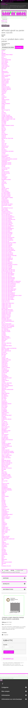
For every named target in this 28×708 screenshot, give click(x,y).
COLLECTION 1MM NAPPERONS (9, 283)
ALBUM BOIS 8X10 (6, 160)
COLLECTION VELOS (6, 236)
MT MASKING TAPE (6, 474)
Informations (8, 589)
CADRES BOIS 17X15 (6, 304)
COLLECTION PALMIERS (7, 232)
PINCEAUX (4, 174)
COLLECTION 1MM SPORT (7, 298)
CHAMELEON (4, 366)
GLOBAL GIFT (5, 423)
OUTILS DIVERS (5, 155)
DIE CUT (3, 322)
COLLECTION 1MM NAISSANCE (9, 286)
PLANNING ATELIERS (6, 566)
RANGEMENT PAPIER (6, 162)
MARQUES (6, 584)
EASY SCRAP (5, 406)
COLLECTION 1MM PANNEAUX (8, 293)
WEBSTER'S (4, 559)
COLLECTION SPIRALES (7, 262)
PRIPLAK (4, 56)
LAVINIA (3, 448)
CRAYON (3, 165)
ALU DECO (4, 335)
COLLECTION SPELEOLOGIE (8, 237)
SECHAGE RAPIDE (6, 79)
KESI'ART (4, 441)
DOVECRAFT (4, 405)
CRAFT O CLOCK (5, 384)
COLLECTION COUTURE (7, 267)
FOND (3, 98)
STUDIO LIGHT (5, 528)
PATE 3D (3, 133)
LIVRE (3, 180)
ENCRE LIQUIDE (5, 81)
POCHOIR (4, 102)
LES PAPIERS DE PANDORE (8, 452)
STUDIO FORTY (5, 527)
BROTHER (4, 354)
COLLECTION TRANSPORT (7, 240)
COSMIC (3, 381)
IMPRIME (4, 53)
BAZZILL (3, 347)
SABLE (3, 132)
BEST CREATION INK (6, 350)
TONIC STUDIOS (5, 544)
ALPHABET (4, 121)
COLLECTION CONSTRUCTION (8, 219)
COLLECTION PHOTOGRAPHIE (8, 250)
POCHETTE (4, 58)
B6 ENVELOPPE (5, 201)
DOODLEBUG (4, 402)
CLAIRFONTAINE (5, 370)
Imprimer (6, 634)
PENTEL (3, 495)
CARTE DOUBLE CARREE (7, 197)
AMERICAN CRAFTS (6, 338)
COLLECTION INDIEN (6, 227)
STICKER (4, 112)
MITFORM (4, 469)
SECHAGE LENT (5, 80)
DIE (2, 70)
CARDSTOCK (4, 362)
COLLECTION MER (6, 260)
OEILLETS (4, 124)
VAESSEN (4, 550)
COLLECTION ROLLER (6, 235)
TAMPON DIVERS (5, 99)
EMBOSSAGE (5, 71)
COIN (3, 111)
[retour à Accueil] (2, 570)
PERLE (3, 126)
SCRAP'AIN (4, 510)
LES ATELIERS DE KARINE (7, 451)
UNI (2, 52)
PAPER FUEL (4, 484)
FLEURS (3, 104)
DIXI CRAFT (4, 398)
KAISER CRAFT (5, 438)
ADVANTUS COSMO (6, 331)
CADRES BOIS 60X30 (6, 307)
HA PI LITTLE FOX (6, 426)
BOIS (3, 94)
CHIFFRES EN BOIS (6, 211)
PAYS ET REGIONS (6, 214)
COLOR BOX (4, 375)
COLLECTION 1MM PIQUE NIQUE (9, 289)
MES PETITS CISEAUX (7, 468)
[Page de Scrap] (14, 13)
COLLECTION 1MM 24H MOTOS (8, 285)
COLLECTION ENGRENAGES (8, 217)
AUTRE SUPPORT (5, 66)
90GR (3, 184)
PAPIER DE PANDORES (7, 490)
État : (3, 624)
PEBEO (3, 493)
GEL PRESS (4, 421)
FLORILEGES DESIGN (6, 419)
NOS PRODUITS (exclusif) (7, 208)
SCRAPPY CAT (5, 515)
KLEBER (3, 442)
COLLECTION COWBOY (7, 268)
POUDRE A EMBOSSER (7, 116)
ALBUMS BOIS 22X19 (6, 312)
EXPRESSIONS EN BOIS (7, 213)
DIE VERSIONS (5, 396)
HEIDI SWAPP (5, 428)
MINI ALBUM (4, 63)
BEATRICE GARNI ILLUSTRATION (9, 348)
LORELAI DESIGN (5, 456)
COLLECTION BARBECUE (7, 258)
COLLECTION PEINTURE (7, 247)
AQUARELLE (4, 90)
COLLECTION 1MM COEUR (7, 287)
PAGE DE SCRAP (5, 483)
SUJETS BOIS (5, 209)
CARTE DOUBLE (5, 191)
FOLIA (3, 420)
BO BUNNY (4, 352)
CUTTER (3, 153)
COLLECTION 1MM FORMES (8, 274)
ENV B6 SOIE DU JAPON (7, 204)
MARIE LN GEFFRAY (6, 461)
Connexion (3, 3)
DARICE (3, 390)
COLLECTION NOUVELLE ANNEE (9, 242)
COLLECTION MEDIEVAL (7, 263)
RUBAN (3, 106)
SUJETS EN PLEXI (6, 300)
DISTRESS (4, 397)
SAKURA (3, 502)
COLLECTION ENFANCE (7, 222)
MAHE (3, 459)
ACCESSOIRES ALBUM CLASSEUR (9, 159)
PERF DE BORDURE (6, 75)
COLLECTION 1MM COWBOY (8, 299)
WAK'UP (3, 557)
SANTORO (4, 504)
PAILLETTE (4, 113)
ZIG (2, 564)
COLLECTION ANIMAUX (7, 218)
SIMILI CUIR (4, 67)
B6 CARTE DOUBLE (6, 193)
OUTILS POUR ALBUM (6, 323)
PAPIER (3, 50)
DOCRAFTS (4, 401)
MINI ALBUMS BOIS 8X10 (7, 309)
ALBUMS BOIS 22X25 (6, 313)
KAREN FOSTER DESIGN (7, 439)
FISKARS (4, 416)
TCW (3, 535)
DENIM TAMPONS (5, 393)
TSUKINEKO (4, 546)
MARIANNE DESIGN (6, 460)
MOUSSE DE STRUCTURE (7, 138)
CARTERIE (4, 182)
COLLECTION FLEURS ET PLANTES (9, 264)
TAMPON (3, 93)
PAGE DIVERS (5, 65)
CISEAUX (4, 152)
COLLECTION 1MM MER (7, 291)
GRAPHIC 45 (4, 425)
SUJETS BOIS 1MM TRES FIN (8, 269)
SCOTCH (3, 508)
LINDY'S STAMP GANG (7, 455)
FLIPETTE (4, 135)
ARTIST (3, 341)
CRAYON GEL (5, 169)
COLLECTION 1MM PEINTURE (8, 278)
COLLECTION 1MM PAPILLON (8, 277)
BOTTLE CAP (4, 353)
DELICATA (4, 392)
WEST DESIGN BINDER (7, 562)
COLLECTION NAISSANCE (7, 254)
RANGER (3, 500)
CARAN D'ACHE (5, 361)
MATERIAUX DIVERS (6, 179)
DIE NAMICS (4, 394)
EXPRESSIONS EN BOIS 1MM (8, 271)
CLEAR (3, 95)
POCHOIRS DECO (5, 318)
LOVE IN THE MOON (6, 457)
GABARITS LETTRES (6, 316)
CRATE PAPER (5, 387)
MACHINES (4, 150)
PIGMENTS (4, 84)
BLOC (3, 57)
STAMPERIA (4, 524)
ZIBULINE (4, 563)
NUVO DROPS (5, 134)
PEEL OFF (4, 129)
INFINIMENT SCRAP (6, 430)
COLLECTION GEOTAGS (7, 215)
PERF (3, 74)
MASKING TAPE (5, 120)
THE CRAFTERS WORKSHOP (8, 538)
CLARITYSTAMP (5, 371)
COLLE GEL (4, 143)
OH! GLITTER (4, 481)
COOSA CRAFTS (5, 380)
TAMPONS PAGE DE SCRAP (8, 325)
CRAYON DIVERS (5, 171)
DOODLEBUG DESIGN (6, 403)
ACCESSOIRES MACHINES (8, 151)
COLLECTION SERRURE (7, 265)
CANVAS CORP (5, 358)
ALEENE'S (4, 334)
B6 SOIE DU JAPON (6, 196)
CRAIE (3, 170)
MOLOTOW (4, 472)
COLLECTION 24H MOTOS (7, 253)
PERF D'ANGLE (5, 76)
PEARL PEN (4, 491)
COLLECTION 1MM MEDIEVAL (8, 294)
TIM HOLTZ (4, 540)
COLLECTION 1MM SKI (7, 276)
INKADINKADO (5, 432)
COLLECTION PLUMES (7, 251)
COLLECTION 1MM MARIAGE (8, 296)
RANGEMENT (4, 156)
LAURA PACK (4, 447)
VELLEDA (4, 551)
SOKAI (3, 520)
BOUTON (3, 128)
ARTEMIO (4, 340)
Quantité (5, 644)
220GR (3, 186)
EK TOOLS (4, 408)
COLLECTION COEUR (6, 256)
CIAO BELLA (4, 368)
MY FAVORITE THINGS (7, 477)
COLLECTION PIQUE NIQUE (8, 249)
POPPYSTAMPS (5, 496)
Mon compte (5, 691)
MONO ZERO (4, 473)
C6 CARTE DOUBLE (6, 192)
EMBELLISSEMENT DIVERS (8, 125)
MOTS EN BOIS (5, 210)
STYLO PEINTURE (6, 168)
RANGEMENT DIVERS (6, 164)
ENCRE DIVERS (5, 83)
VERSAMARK (4, 554)
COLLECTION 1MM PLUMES (8, 280)
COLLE (3, 142)
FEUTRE (3, 166)
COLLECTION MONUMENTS (8, 228)
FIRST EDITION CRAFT (7, 415)
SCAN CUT (4, 505)
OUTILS (3, 148)
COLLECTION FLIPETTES (7, 223)
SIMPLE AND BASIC (6, 517)
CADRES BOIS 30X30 (6, 305)
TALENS (3, 533)
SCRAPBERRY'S (5, 511)
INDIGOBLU (4, 429)
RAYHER (3, 501)
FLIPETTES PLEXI (6, 302)
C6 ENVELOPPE (5, 200)
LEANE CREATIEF (5, 450)
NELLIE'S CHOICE (5, 478)
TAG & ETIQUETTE (6, 110)
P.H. (2, 482)
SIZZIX (3, 519)
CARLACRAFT (5, 363)
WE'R (3, 558)
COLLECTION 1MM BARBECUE (8, 290)
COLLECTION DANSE (6, 220)
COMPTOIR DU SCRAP (7, 378)
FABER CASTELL (5, 412)
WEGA (3, 560)
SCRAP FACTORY (5, 509)
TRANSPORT (4, 161)
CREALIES (4, 388)
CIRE (3, 139)
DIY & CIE (4, 399)
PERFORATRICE (5, 72)
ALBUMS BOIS (5, 308)
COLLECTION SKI (5, 241)
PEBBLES (4, 492)
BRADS (3, 107)
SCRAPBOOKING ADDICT (7, 514)
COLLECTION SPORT (6, 246)
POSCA (3, 497)
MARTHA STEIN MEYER (7, 463)
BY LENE (4, 356)
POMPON (4, 137)
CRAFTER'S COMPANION (7, 385)
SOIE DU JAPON (5, 188)
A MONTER (4, 97)
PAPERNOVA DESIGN (6, 488)
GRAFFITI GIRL (5, 424)
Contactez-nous (4, 4)
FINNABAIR (4, 414)
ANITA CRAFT (5, 339)
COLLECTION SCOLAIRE (7, 233)
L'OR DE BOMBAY (5, 444)
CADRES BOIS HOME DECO (8, 303)
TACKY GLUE (4, 532)
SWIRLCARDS (5, 531)
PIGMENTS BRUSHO (6, 88)
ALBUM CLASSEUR (6, 157)
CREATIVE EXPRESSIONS (7, 389)
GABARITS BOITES (6, 317)
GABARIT (4, 101)
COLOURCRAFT (5, 376)
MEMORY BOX (5, 466)
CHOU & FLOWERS (6, 367)
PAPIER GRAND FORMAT (7, 54)
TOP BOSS (4, 545)
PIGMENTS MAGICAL (6, 89)
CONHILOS (4, 379)
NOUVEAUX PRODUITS (7, 327)
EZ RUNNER (4, 411)
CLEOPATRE (4, 372)
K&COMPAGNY (5, 437)
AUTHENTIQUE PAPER (7, 345)
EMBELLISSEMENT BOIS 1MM (8, 119)
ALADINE (4, 332)
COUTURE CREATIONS (7, 383)
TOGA (3, 541)
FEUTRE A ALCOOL (6, 173)
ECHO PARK (4, 407)
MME (3, 470)
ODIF (3, 479)
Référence (4, 622)
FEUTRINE (4, 122)
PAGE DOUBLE (5, 62)
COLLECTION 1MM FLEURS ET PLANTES (11, 282)
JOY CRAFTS (4, 435)
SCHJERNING (5, 506)
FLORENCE (4, 417)
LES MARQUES (5, 329)
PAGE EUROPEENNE (6, 59)
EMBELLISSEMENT (6, 103)
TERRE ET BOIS (5, 537)
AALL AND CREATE (6, 330)
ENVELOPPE (4, 198)
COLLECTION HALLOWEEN (7, 226)
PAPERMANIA (5, 487)
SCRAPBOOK (4, 177)
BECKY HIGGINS (5, 349)
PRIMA (3, 499)
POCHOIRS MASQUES (6, 320)
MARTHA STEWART (6, 464)
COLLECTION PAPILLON (7, 244)
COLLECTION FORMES (7, 224)
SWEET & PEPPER (6, 529)
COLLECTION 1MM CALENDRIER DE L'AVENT (12, 295)
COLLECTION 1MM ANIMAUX (8, 273)
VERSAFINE (4, 553)
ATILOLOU (4, 344)
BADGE (3, 108)
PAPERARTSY (5, 486)
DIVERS (3, 141)
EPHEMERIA (4, 410)
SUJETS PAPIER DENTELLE (8, 321)
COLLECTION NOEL (6, 231)
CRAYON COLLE (5, 146)
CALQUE (3, 187)
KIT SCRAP (4, 178)
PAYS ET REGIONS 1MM (7, 272)
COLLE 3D (4, 144)
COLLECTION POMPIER (7, 245)
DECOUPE (4, 68)
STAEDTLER (4, 523)
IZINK (3, 433)
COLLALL (4, 374)
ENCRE (3, 77)
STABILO (3, 522)
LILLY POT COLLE (5, 453)
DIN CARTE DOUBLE (6, 195)
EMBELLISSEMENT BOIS (7, 117)
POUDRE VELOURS (6, 115)
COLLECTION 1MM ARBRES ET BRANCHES (11, 281)
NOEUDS (3, 130)
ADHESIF (4, 175)
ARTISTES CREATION (6, 343)
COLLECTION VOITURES (7, 238)
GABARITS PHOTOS (6, 314)
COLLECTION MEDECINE (7, 259)
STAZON (3, 526)
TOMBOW (4, 542)
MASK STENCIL (5, 465)
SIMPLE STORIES (5, 518)
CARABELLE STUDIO (6, 359)
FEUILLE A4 (4, 183)
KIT (2, 206)
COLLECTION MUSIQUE (7, 229)
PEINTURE (4, 85)
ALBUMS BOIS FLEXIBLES (7, 311)
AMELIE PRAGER (5, 336)
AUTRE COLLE (5, 147)
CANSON (3, 357)
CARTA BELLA (5, 365)
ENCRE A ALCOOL (5, 86)
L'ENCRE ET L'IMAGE (6, 443)
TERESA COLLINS (5, 536)
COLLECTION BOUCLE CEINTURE (9, 255)
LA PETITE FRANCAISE (7, 446)
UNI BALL (4, 549)
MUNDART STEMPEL (6, 475)
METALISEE (4, 189)
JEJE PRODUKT (5, 434)
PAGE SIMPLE (5, 61)
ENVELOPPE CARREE (6, 205)
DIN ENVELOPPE (5, 202)
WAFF (3, 555)
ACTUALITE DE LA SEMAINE (8, 326)
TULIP (3, 548)
